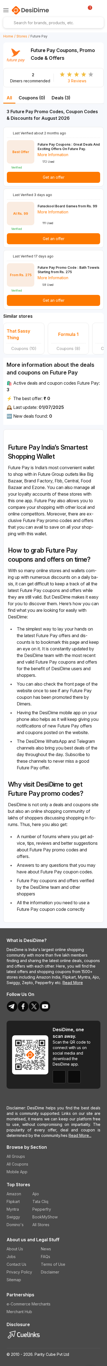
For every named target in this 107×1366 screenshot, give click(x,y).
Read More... (80, 1135)
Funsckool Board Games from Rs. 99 (67, 206)
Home (8, 36)
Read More (73, 982)
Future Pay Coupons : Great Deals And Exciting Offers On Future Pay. (69, 146)
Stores (21, 36)
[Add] (99, 10)
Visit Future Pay (16, 58)
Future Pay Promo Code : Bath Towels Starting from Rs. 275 (68, 269)
